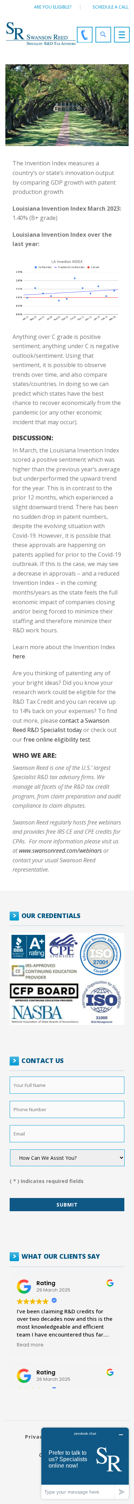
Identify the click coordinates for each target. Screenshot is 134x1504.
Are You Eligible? (53, 7)
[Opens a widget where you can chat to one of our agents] (85, 1463)
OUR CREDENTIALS (50, 915)
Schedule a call (111, 7)
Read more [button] (30, 1345)
